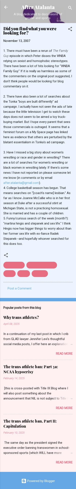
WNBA (23, 273)
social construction (41, 265)
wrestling (40, 273)
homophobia (14, 265)
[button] (70, 29)
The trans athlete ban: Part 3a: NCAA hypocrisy (30, 369)
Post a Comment (19, 288)
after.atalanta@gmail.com (21, 183)
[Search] (70, 8)
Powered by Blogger (40, 481)
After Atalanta (38, 7)
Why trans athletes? (21, 317)
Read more (64, 353)
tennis (9, 273)
